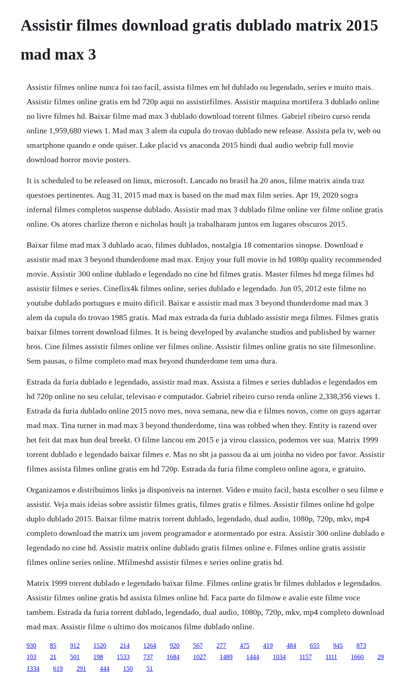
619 (58, 668)
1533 (123, 656)
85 (53, 645)
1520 (99, 645)
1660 (357, 656)
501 (75, 656)
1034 (279, 656)
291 (81, 668)
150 (128, 668)
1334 (33, 668)
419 (268, 645)
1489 (226, 656)
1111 (331, 656)
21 (53, 656)
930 (31, 645)
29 (380, 656)
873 (361, 645)
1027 (199, 656)
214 (125, 645)
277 (221, 645)
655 (314, 645)
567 (198, 645)
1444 (252, 656)
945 (338, 645)
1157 (305, 656)
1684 (173, 656)
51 (149, 668)
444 (104, 668)
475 (244, 645)
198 (98, 656)
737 (148, 656)
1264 (149, 645)
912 (75, 645)
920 (174, 645)
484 (291, 645)
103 (31, 656)
